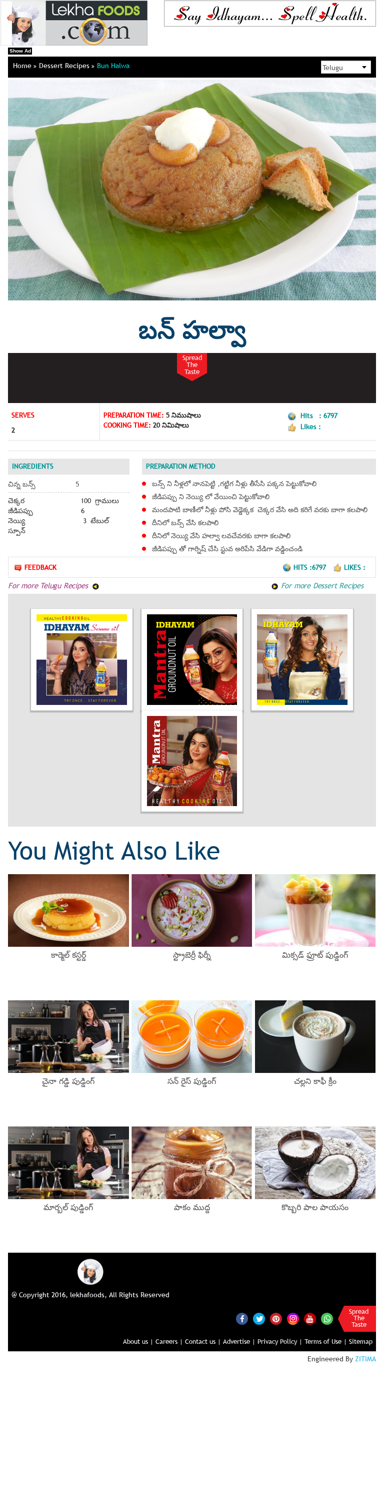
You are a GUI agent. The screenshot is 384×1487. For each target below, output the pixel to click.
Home (23, 65)
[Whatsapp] (327, 1319)
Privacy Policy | (280, 1341)
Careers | (169, 1341)
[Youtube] (310, 1319)
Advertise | (239, 1341)
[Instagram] (293, 1318)
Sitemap (360, 1341)
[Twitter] (259, 1319)
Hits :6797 (311, 567)
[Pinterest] (276, 1319)
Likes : (355, 567)
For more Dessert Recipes (321, 585)
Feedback (40, 567)
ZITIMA (365, 1358)
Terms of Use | (325, 1341)
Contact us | (203, 1341)
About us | (138, 1341)
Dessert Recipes (65, 65)
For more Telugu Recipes (49, 585)
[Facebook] (242, 1319)
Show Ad (20, 51)
